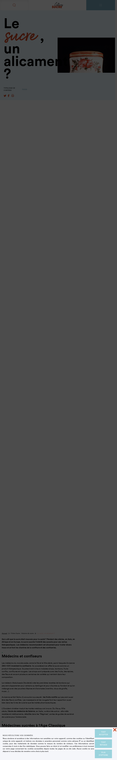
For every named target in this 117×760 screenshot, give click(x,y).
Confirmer (58, 50)
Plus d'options (103, 754)
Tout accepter (103, 733)
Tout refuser (103, 743)
